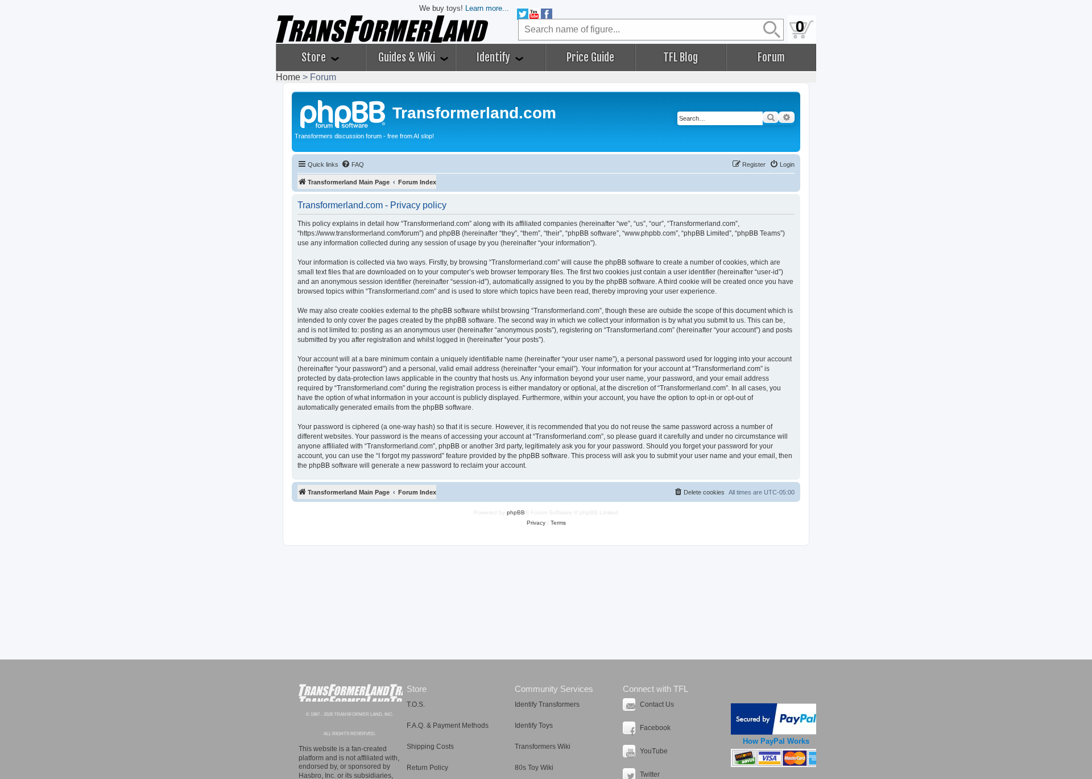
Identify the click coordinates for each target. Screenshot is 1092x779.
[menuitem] (352, 164)
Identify (494, 57)
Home (288, 77)
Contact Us (657, 704)
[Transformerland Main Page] (343, 112)
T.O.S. (416, 704)
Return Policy (427, 768)
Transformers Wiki (542, 747)
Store (314, 57)
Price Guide (590, 57)
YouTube (654, 751)
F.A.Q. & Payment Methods (448, 725)
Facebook (655, 728)
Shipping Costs (430, 747)
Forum (771, 57)
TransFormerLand (351, 693)
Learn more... (487, 8)
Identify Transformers (547, 704)
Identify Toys (534, 725)
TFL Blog (680, 57)
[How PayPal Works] (776, 719)
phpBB (516, 512)
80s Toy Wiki (534, 768)
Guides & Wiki (407, 57)
